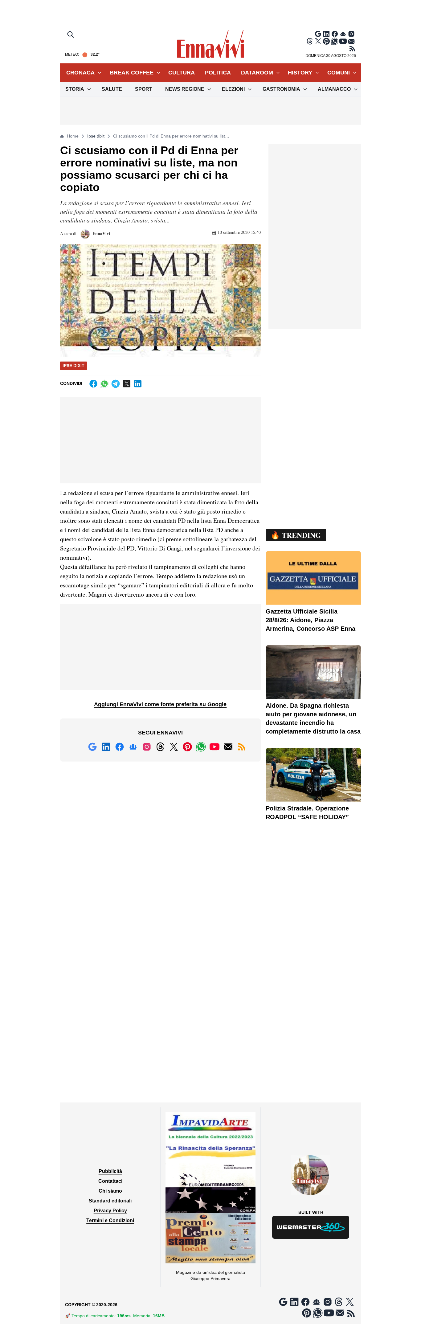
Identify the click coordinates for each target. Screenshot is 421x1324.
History (300, 73)
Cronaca (80, 73)
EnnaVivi (100, 233)
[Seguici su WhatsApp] (334, 41)
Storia (74, 89)
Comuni (338, 73)
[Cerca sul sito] (71, 35)
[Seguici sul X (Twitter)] (318, 41)
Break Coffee (131, 73)
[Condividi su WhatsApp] (104, 384)
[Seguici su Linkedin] (326, 34)
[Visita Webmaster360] (311, 1227)
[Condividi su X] (127, 384)
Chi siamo (110, 1191)
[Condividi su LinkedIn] (138, 384)
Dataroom (257, 73)
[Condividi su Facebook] (93, 384)
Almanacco (334, 89)
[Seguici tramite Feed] (352, 48)
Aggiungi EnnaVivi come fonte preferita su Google (160, 704)
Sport (143, 89)
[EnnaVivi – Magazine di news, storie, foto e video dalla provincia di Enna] (210, 44)
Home (73, 136)
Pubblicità (110, 1171)
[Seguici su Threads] (309, 41)
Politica (218, 73)
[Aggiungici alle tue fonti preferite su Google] (318, 34)
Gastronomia (281, 89)
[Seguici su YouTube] (343, 41)
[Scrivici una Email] (351, 41)
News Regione (184, 89)
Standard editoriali (110, 1200)
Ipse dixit (95, 136)
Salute (112, 89)
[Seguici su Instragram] (351, 34)
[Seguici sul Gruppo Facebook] (343, 34)
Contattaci (110, 1181)
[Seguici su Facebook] (334, 34)
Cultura (181, 73)
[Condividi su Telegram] (116, 384)
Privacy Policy (110, 1210)
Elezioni (233, 89)
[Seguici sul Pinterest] (326, 41)
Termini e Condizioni (110, 1220)
